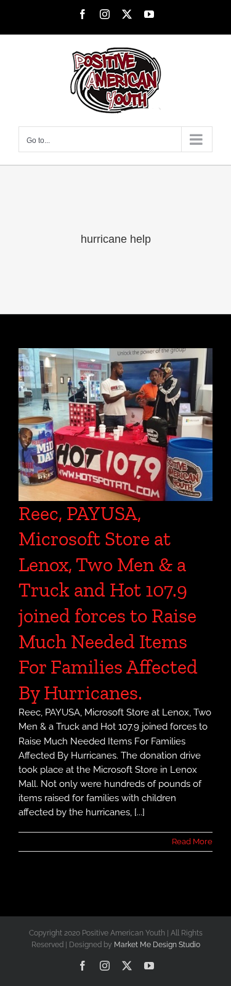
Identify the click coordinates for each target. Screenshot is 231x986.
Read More (192, 841)
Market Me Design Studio (157, 944)
